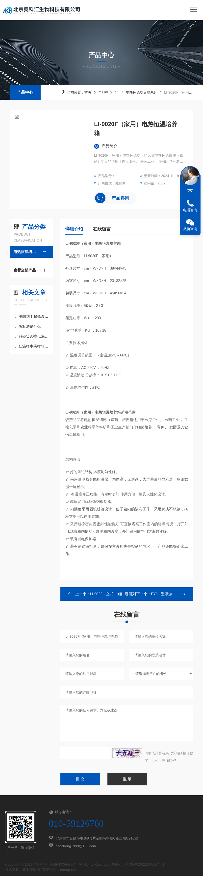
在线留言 (102, 228)
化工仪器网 (31, 870)
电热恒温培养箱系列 (141, 92)
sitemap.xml (67, 870)
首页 (87, 92)
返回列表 (130, 595)
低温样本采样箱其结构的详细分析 (34, 346)
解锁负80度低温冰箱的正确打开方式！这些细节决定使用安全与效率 (34, 336)
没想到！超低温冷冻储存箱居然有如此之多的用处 (34, 316)
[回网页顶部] (190, 192)
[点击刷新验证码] (127, 753)
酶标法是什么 (30, 326)
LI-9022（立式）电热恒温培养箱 (116, 594)
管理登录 (49, 870)
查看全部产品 (25, 270)
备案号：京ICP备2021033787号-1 (137, 864)
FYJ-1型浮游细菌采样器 (171, 594)
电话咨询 (190, 210)
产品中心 (25, 92)
